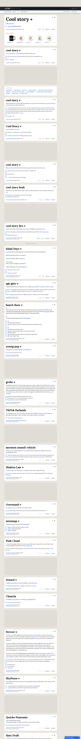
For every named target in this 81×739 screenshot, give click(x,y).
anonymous (12, 588)
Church (10, 457)
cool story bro (9, 90)
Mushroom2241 (16, 727)
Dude (8, 56)
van (24, 450)
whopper (40, 108)
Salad (8, 273)
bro (14, 168)
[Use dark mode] (76, 8)
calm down (34, 586)
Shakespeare (22, 258)
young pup (8, 355)
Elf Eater (12, 513)
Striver (7, 670)
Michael (8, 195)
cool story (7, 62)
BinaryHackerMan (14, 338)
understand (9, 508)
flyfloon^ (12, 180)
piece (23, 722)
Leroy (8, 510)
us (19, 586)
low (33, 415)
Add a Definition (66, 11)
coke (47, 109)
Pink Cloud (8, 553)
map (8, 524)
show (14, 105)
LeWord (11, 533)
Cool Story (8, 138)
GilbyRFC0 (12, 275)
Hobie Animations (14, 138)
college (34, 635)
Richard (8, 473)
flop (35, 599)
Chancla (7, 605)
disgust (27, 229)
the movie (23, 725)
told (16, 510)
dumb (17, 53)
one (15, 129)
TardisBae (11, 605)
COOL (9, 26)
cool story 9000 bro (30, 91)
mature (43, 286)
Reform (21, 470)
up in (16, 270)
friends (33, 53)
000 (35, 686)
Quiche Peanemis (9, 727)
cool (10, 23)
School (52, 655)
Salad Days (8, 275)
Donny (18, 132)
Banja (11, 297)
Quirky (7, 720)
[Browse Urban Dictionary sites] (8, 8)
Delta (7, 681)
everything (26, 524)
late (23, 349)
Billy (8, 289)
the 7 (45, 510)
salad (9, 262)
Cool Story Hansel (32, 90)
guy (12, 645)
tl (40, 229)
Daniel (21, 113)
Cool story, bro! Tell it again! (18, 91)
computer (46, 311)
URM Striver (12, 670)
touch (25, 545)
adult (18, 349)
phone (30, 135)
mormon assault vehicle (10, 459)
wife (14, 171)
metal (16, 400)
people (29, 168)
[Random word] (70, 8)
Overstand (8, 513)
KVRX (16, 459)
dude (25, 548)
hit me (12, 602)
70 (33, 686)
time (37, 311)
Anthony (9, 659)
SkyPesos (7, 690)
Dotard (7, 588)
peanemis (18, 725)
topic (14, 508)
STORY (12, 26)
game (33, 289)
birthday (9, 291)
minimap (7, 533)
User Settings (74, 11)
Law (15, 470)
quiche (13, 725)
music (51, 385)
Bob (8, 324)
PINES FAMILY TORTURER (17, 420)
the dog (12, 355)
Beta (37, 643)
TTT (27, 659)
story (12, 23)
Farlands (18, 418)
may (37, 637)
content (33, 286)
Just (8, 688)
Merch (53, 29)
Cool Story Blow (23, 93)
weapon (14, 599)
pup (18, 352)
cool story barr (15, 93)
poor (51, 681)
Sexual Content (24, 11)
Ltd (23, 470)
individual (12, 583)
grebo (7, 402)
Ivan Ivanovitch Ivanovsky (17, 199)
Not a (7, 23)
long (19, 583)
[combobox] (42, 8)
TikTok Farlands (8, 420)
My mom (9, 602)
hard (9, 683)
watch (52, 286)
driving (18, 56)
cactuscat (11, 402)
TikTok (7, 413)
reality (30, 545)
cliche (43, 168)
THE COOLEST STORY (15, 29)
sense (36, 583)
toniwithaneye (13, 553)
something (17, 103)
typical (8, 53)
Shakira (30, 473)
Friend (9, 527)
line (30, 455)
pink (52, 548)
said (13, 135)
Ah (7, 352)
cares (18, 129)
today (12, 56)
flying (27, 599)
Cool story (8, 29)
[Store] (73, 8)
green (7, 252)
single (27, 190)
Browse (14, 11)
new (27, 544)
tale (16, 232)
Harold (9, 668)
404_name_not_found (14, 690)
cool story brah (8, 199)
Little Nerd (13, 62)
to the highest (25, 508)
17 (17, 398)
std (20, 195)
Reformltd (13, 477)
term (11, 450)
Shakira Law (8, 477)
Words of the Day (7, 11)
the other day (45, 232)
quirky (29, 722)
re (11, 177)
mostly (13, 524)
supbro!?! (12, 119)
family (49, 450)
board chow (8, 338)
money (36, 548)
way (7, 129)
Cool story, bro (17, 90)
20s (30, 349)
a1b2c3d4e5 (14, 237)
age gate (7, 297)
